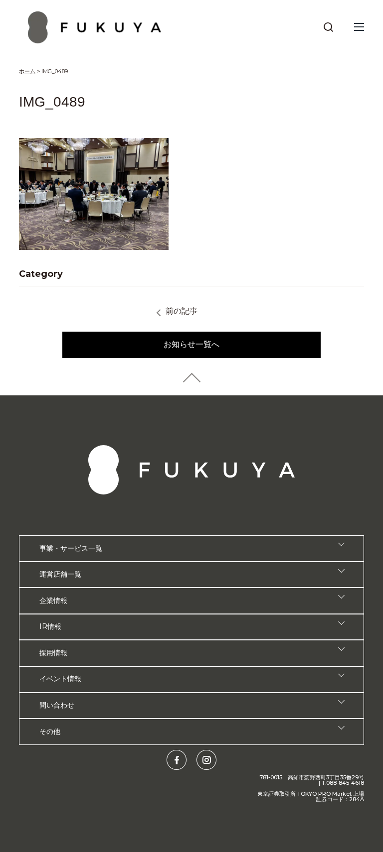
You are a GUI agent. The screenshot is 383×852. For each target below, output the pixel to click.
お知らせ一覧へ (191, 344)
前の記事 (181, 311)
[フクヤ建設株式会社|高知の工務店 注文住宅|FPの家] (95, 27)
